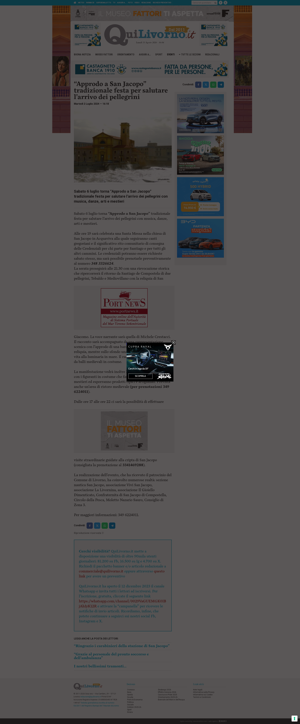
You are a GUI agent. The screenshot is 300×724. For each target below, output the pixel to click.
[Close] (173, 342)
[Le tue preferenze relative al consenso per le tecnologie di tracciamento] (295, 719)
